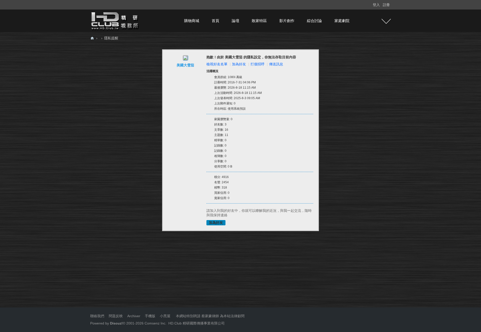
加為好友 (239, 64)
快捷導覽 (386, 21)
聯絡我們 (97, 316)
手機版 (150, 316)
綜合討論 (314, 21)
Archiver (133, 316)
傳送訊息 (276, 64)
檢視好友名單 (216, 64)
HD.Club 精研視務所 (92, 38)
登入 (376, 5)
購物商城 (191, 21)
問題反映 (115, 316)
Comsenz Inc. (155, 323)
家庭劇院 (341, 21)
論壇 (235, 21)
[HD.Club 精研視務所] (115, 21)
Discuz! (116, 323)
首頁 (215, 21)
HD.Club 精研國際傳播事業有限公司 (196, 323)
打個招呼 (258, 64)
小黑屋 (165, 316)
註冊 (386, 5)
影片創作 (286, 21)
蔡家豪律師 (210, 316)
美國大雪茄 (185, 65)
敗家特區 (259, 21)
